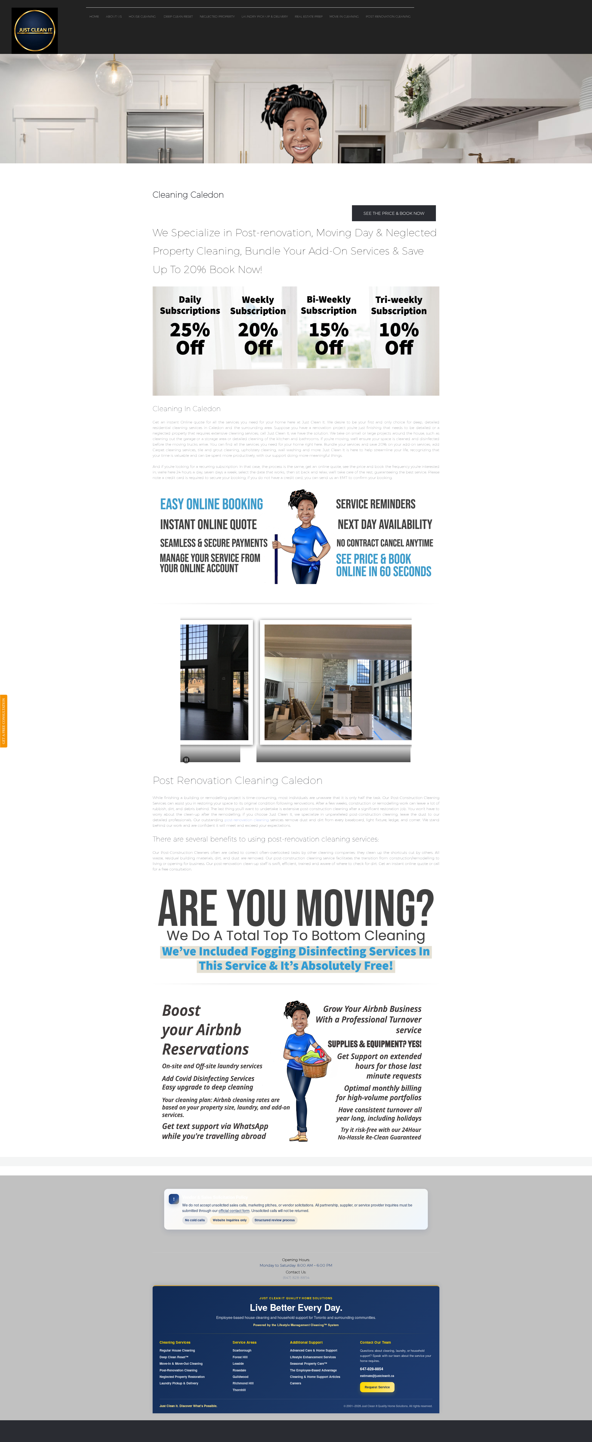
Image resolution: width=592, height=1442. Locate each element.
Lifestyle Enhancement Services (313, 1357)
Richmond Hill (243, 1383)
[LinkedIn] (309, 1241)
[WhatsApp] (319, 1241)
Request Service (377, 1387)
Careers (295, 1383)
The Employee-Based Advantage (313, 1370)
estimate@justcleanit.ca (377, 1376)
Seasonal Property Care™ (308, 1363)
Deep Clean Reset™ (174, 1357)
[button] (258, 683)
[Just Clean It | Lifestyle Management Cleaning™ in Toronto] (35, 31)
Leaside (238, 1363)
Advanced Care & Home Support (313, 1350)
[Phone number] (273, 1241)
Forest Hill (240, 1357)
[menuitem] (94, 15)
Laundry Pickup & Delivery (179, 1383)
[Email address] (282, 1241)
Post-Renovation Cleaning (178, 1370)
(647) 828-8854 (296, 1277)
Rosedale (239, 1370)
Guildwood (240, 1376)
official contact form (234, 1210)
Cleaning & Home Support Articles (315, 1376)
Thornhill (239, 1390)
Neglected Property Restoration (182, 1376)
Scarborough (242, 1350)
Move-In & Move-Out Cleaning (181, 1363)
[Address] (291, 1241)
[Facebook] (300, 1241)
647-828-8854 (371, 1368)
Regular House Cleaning (177, 1350)
